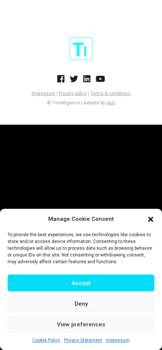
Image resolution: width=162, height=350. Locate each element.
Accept (81, 283)
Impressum (118, 340)
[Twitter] (74, 81)
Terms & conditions (110, 93)
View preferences (81, 324)
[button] (150, 219)
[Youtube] (100, 81)
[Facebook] (61, 81)
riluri (110, 103)
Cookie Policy (46, 340)
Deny (81, 303)
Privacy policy (73, 93)
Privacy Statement (83, 340)
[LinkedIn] (87, 81)
